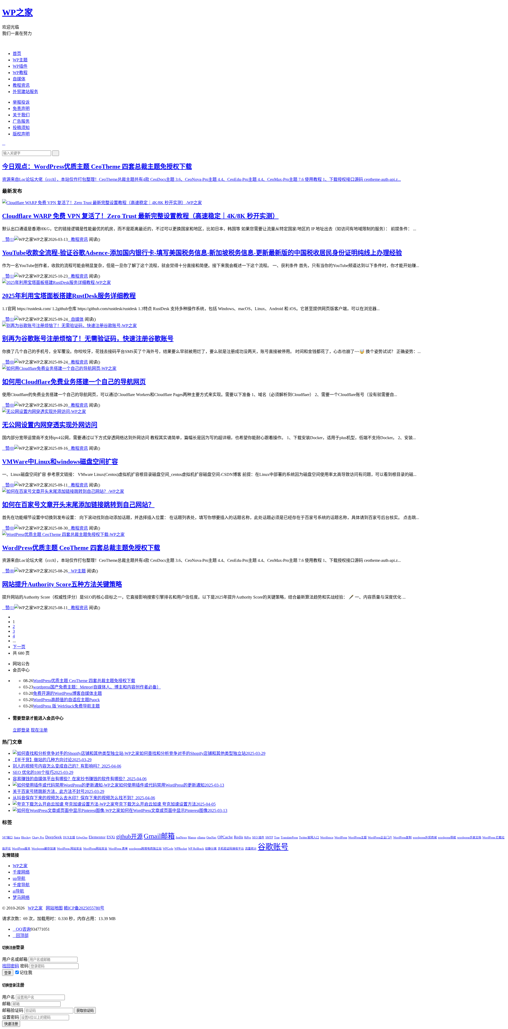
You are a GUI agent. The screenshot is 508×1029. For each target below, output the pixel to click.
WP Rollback (196, 848)
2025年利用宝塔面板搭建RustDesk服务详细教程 (69, 295)
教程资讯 (21, 85)
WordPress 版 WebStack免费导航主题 (66, 706)
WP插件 (20, 66)
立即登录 (21, 730)
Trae (277, 837)
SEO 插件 (258, 837)
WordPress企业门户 (380, 837)
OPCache (225, 837)
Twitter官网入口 (309, 837)
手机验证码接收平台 (231, 848)
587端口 (7, 837)
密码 (24, 966)
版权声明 (21, 134)
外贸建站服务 (25, 91)
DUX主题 (69, 837)
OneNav (211, 837)
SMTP (269, 837)
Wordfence (326, 837)
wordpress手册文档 (469, 837)
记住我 (26, 972)
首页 (17, 53)
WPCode (168, 848)
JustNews (181, 837)
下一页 (19, 647)
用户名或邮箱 (15, 959)
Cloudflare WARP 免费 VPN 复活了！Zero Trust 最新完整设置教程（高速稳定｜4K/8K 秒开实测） (140, 216)
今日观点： (18, 166)
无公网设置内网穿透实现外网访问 (49, 424)
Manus (192, 837)
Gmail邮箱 (159, 836)
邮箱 (6, 1004)
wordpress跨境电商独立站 (145, 848)
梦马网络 (21, 897)
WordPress (340, 837)
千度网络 (21, 872)
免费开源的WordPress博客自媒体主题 (67, 693)
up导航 (19, 878)
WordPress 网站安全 (69, 848)
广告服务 (21, 121)
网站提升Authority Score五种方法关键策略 (62, 584)
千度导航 (21, 885)
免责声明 (21, 108)
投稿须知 (21, 127)
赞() (8, 239)
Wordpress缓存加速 (43, 848)
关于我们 (21, 115)
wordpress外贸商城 (425, 837)
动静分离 (211, 848)
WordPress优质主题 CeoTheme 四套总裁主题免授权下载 (113, 166)
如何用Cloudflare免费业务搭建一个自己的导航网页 (74, 381)
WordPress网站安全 (95, 848)
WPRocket (180, 848)
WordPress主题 (357, 837)
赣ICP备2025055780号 (84, 908)
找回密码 (10, 966)
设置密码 (10, 1017)
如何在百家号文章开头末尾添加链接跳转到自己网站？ (78, 504)
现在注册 (39, 730)
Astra (17, 837)
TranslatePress (289, 837)
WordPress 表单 (118, 848)
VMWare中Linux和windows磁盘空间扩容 (60, 461)
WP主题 (20, 60)
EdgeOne (82, 837)
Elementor (97, 837)
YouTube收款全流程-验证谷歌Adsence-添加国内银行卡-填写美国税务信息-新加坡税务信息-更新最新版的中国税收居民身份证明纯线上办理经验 (202, 252)
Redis (238, 837)
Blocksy (26, 837)
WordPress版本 (21, 848)
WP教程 (20, 72)
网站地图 (54, 908)
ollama (201, 837)
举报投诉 (21, 102)
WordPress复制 (402, 837)
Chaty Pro (38, 837)
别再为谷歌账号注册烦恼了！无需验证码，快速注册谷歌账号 (88, 338)
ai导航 (18, 891)
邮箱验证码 (12, 1010)
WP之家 (17, 12)
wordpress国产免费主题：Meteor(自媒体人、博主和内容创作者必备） (97, 687)
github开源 (129, 836)
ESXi (111, 837)
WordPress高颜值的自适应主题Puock (66, 699)
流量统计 (251, 848)
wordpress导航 (447, 837)
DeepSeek (53, 837)
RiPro (247, 837)
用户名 (8, 997)
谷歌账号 (273, 847)
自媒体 (19, 79)
